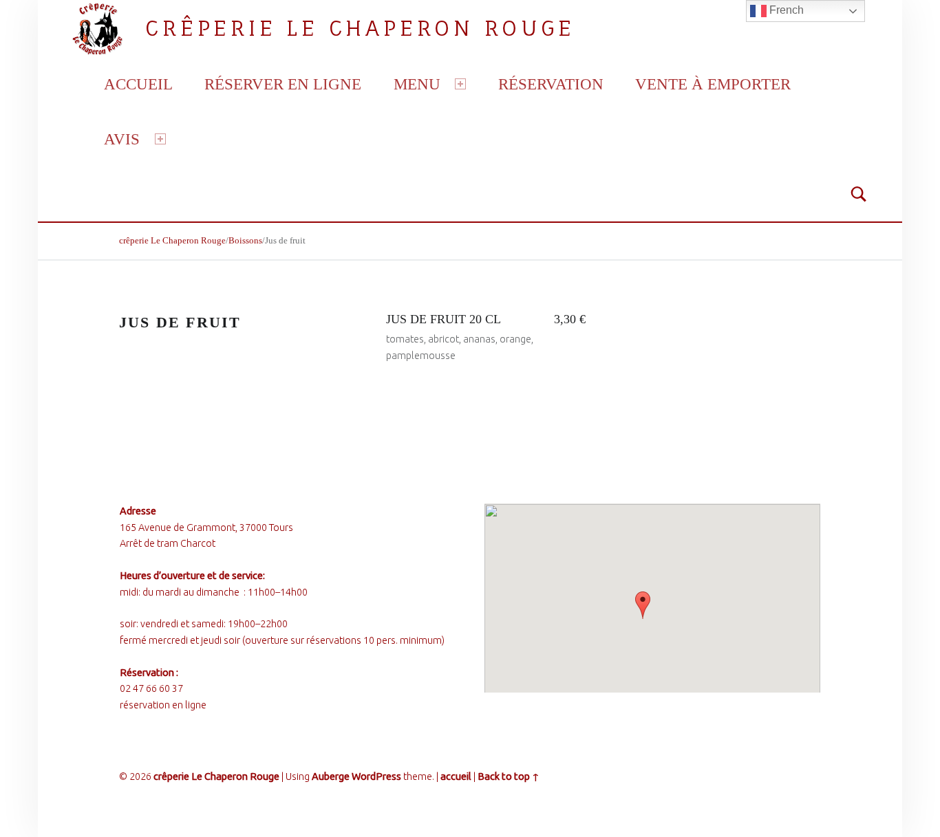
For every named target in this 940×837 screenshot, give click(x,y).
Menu (417, 84)
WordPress (376, 776)
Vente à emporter (713, 84)
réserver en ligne (282, 84)
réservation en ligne (163, 704)
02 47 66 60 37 (151, 688)
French (785, 10)
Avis (122, 139)
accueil (138, 84)
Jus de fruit (180, 322)
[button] (642, 605)
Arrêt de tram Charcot (167, 543)
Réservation (550, 84)
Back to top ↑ (509, 776)
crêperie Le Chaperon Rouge (360, 28)
